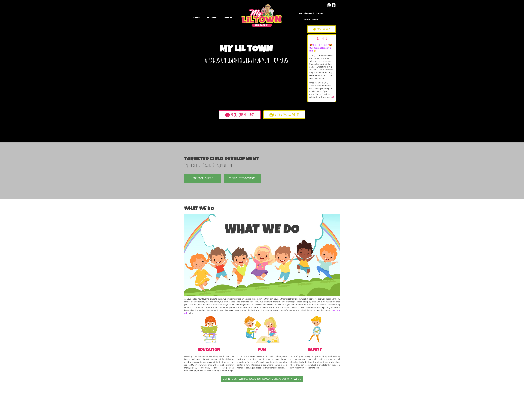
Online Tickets (310, 19)
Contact (227, 17)
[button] (321, 29)
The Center (211, 17)
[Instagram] (329, 5)
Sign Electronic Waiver (310, 13)
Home (196, 17)
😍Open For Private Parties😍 (320, 44)
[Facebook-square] (333, 5)
